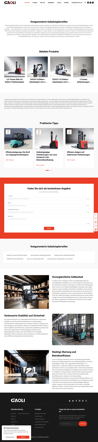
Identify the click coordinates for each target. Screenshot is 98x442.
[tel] (96, 218)
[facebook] (93, 3)
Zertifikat (66, 2)
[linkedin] (90, 3)
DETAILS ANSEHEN (14, 67)
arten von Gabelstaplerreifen (35, 259)
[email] (96, 226)
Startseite (27, 2)
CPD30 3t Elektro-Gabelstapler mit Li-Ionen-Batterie (37, 80)
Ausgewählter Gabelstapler (42, 421)
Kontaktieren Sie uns (77, 2)
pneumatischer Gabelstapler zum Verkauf (60, 259)
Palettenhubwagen (39, 419)
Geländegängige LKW (40, 424)
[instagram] (79, 401)
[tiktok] (83, 401)
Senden (49, 228)
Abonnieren (82, 423)
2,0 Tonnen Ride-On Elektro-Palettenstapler (14, 80)
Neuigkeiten (51, 2)
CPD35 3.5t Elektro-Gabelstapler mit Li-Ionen (60, 80)
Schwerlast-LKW (39, 427)
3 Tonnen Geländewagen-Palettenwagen (83, 80)
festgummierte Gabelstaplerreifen (64, 255)
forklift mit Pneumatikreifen (15, 259)
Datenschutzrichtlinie (23, 413)
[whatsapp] (96, 222)
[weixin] (96, 229)
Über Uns (42, 2)
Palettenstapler (39, 416)
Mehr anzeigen (10, 160)
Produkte (35, 2)
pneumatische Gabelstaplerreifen (41, 255)
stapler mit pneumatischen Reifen (17, 255)
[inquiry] (96, 215)
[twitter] (86, 401)
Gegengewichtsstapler (40, 413)
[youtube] (88, 3)
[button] (47, 170)
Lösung (59, 2)
